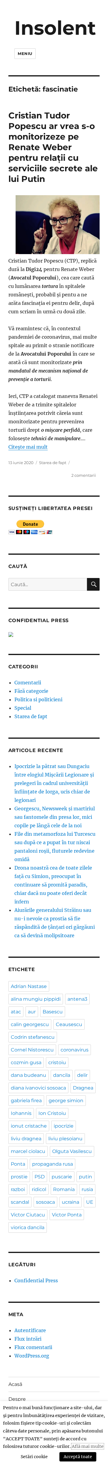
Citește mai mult (28, 447)
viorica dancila (27, 1227)
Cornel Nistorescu (32, 1050)
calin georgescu (30, 1024)
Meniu (25, 53)
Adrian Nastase (29, 986)
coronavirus (74, 1050)
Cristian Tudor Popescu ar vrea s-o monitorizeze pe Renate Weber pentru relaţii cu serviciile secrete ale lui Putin (53, 147)
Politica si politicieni (38, 699)
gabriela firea (26, 1100)
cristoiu (57, 1062)
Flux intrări (27, 1339)
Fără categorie (31, 691)
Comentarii (27, 683)
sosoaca (45, 1202)
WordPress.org (31, 1356)
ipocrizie (64, 1126)
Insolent (55, 28)
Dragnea (83, 1088)
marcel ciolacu (28, 1151)
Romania (64, 1189)
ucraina (70, 1202)
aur (32, 1012)
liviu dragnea (26, 1138)
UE (89, 1202)
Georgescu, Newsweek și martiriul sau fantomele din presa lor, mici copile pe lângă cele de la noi (54, 817)
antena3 (77, 999)
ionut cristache (29, 1126)
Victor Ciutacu (28, 1215)
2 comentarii (83, 475)
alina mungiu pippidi (36, 999)
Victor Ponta (67, 1215)
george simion (66, 1100)
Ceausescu (69, 1024)
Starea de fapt (52, 462)
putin (85, 1177)
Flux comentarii (33, 1347)
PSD (39, 1177)
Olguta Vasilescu (72, 1151)
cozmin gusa (26, 1062)
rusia (87, 1189)
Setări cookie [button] (34, 1456)
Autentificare (30, 1330)
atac (16, 1012)
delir (82, 1075)
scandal (20, 1202)
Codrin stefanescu (33, 1037)
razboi (18, 1189)
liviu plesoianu (65, 1138)
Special (22, 708)
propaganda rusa (52, 1164)
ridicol (39, 1189)
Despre (17, 1399)
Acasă (15, 1384)
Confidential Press (36, 1280)
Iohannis (21, 1113)
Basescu (53, 1012)
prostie (19, 1177)
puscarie (62, 1177)
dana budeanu (28, 1075)
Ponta (18, 1164)
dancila (61, 1075)
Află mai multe (88, 1446)
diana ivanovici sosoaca (38, 1088)
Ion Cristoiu (52, 1113)
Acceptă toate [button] (78, 1456)
